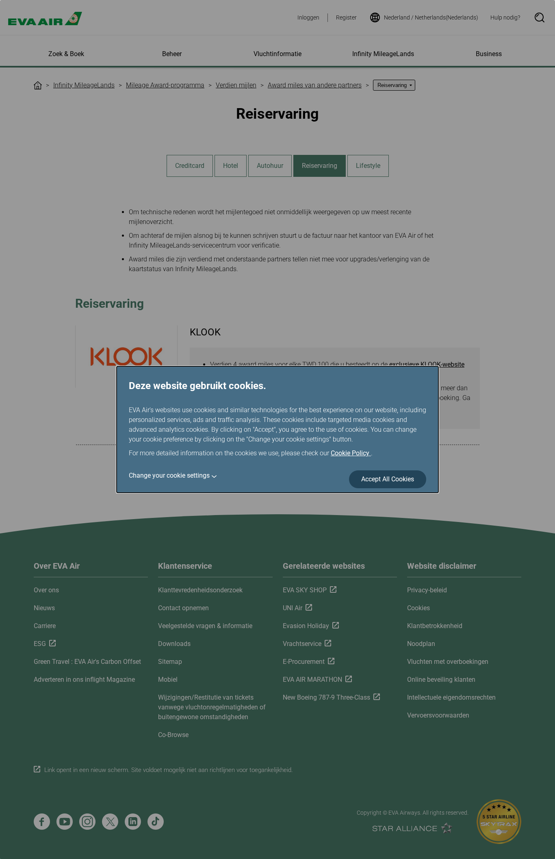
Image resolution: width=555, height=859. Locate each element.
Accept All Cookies (387, 479)
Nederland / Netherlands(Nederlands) (431, 17)
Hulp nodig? (505, 17)
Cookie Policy (351, 453)
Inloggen (308, 17)
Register (346, 17)
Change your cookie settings (169, 475)
